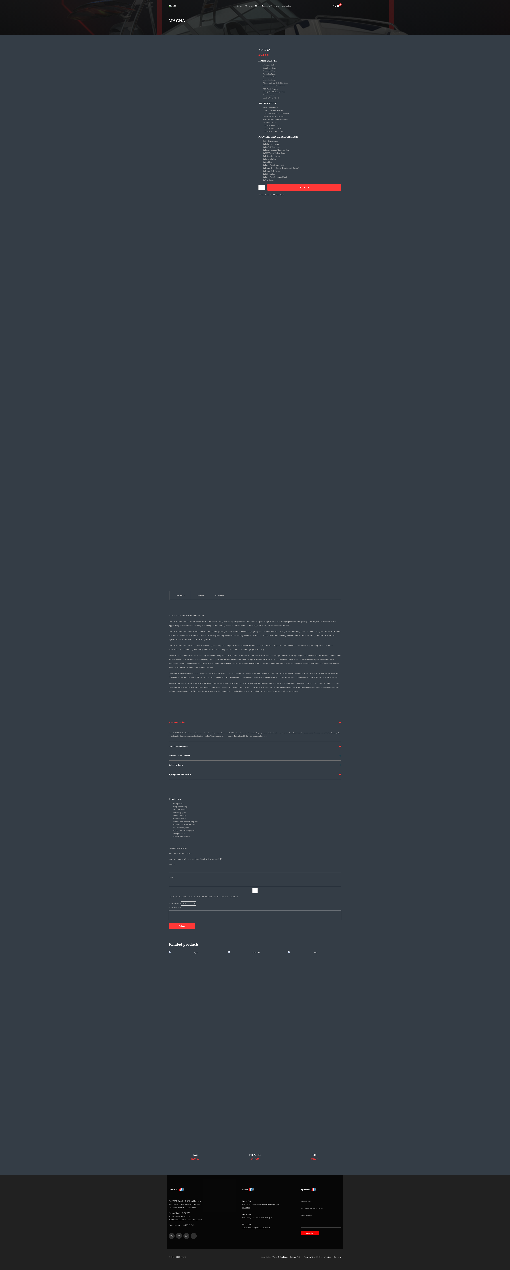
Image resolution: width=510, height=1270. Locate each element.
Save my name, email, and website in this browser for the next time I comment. (203, 897)
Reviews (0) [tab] (219, 595)
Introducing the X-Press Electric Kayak (257, 1218)
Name (172, 864)
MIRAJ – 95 (255, 1155)
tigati (195, 1155)
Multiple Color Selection (179, 756)
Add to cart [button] (195, 1149)
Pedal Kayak (274, 195)
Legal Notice (266, 1257)
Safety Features (176, 765)
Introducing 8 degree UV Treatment (256, 1228)
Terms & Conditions (280, 1257)
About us (327, 1257)
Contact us (337, 1257)
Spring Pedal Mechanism (180, 774)
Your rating (175, 904)
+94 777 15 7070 (188, 1225)
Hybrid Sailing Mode (178, 746)
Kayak (282, 195)
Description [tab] (180, 595)
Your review (175, 908)
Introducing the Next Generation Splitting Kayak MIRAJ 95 (260, 1206)
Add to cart (304, 187)
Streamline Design (177, 722)
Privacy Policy (295, 1257)
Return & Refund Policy (313, 1257)
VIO (314, 1155)
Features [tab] (200, 595)
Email (172, 877)
